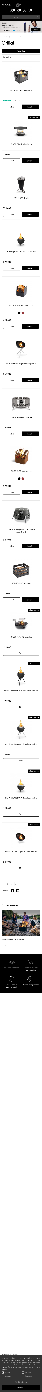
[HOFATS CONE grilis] (21, 184)
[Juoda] (19, 313)
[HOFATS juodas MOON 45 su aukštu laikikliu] (21, 676)
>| (16, 884)
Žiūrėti (12, 107)
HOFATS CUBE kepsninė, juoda (21, 305)
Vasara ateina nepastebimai (13, 939)
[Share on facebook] (12, 890)
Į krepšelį (30, 107)
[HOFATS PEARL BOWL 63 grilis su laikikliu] (21, 730)
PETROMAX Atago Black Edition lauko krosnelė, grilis (21, 530)
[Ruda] (23, 313)
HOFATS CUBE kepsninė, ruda (21, 471)
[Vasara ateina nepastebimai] (21, 923)
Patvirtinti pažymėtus (21, 1382)
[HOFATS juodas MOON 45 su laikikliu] (21, 237)
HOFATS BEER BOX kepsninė (21, 90)
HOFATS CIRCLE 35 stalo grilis (21, 144)
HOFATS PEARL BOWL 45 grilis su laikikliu (21, 798)
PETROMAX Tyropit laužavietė (21, 417)
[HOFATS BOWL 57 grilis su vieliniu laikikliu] (21, 837)
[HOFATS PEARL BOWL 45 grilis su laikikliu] (21, 783)
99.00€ (6, 100)
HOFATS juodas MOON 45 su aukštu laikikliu (21, 690)
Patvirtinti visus (21, 1387)
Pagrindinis (5, 37)
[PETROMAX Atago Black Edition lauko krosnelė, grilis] (21, 515)
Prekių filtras (21, 51)
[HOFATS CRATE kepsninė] (21, 569)
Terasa (12, 37)
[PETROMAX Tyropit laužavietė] (21, 403)
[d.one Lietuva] (11, 5)
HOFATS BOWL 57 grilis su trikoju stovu (21, 363)
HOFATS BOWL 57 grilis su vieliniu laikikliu (21, 851)
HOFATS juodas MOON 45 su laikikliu (21, 251)
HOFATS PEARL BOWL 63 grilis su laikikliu (21, 744)
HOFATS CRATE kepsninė (21, 583)
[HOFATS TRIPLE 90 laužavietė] (21, 623)
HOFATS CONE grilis (21, 198)
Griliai (19, 37)
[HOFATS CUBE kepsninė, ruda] (21, 457)
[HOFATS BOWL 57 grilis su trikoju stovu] (21, 349)
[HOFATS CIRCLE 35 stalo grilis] (21, 130)
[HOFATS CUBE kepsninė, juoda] (21, 291)
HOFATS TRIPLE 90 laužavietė (21, 637)
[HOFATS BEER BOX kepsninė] (21, 76)
